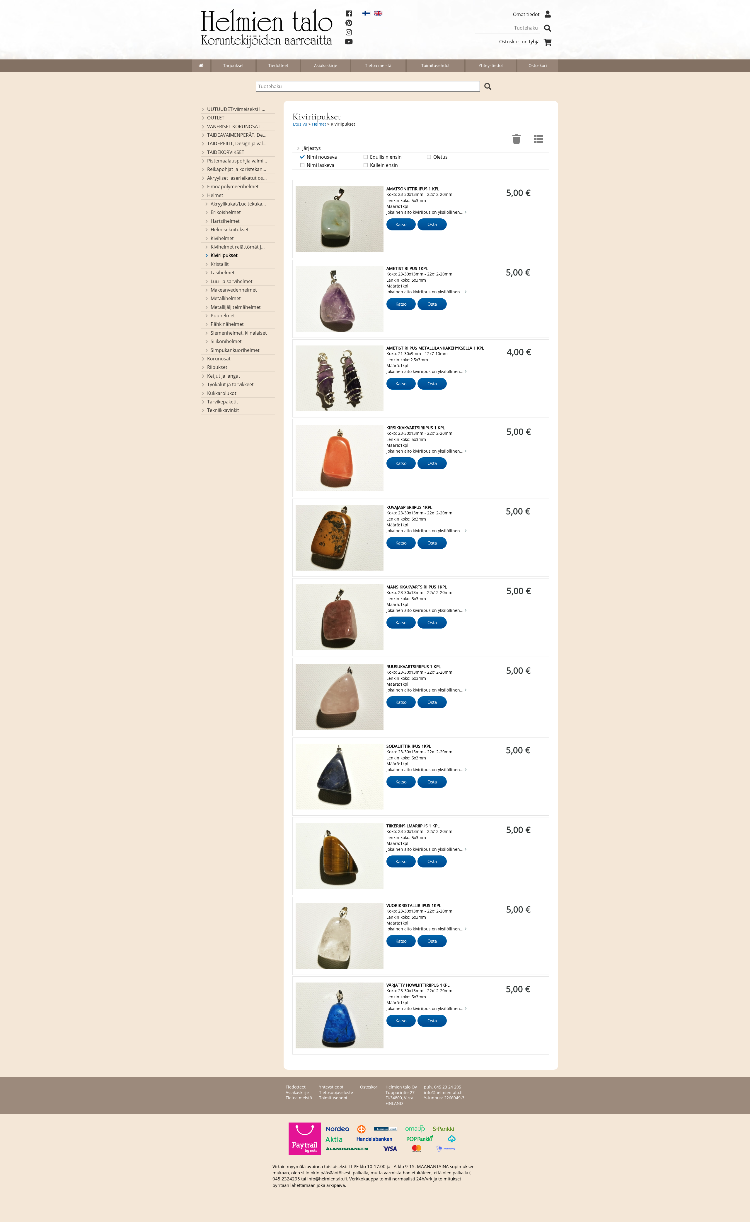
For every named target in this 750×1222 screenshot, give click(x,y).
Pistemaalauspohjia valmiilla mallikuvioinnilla (237, 161)
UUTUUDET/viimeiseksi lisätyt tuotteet (237, 109)
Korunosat (219, 358)
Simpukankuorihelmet (235, 350)
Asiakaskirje (325, 65)
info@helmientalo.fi (443, 1092)
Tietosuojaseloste (336, 1092)
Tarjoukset (233, 65)
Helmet (215, 195)
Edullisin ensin (386, 157)
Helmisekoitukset (230, 229)
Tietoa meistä (378, 65)
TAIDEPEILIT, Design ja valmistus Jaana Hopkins (237, 143)
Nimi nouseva (322, 157)
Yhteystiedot (491, 65)
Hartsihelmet (225, 221)
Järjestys (311, 148)
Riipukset (217, 367)
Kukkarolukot (221, 393)
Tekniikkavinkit (223, 410)
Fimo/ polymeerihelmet (233, 186)
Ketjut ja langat (223, 376)
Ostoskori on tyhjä (519, 41)
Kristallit (220, 264)
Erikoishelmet (226, 212)
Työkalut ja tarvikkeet (230, 384)
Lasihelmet (223, 272)
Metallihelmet (226, 298)
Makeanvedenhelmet (234, 290)
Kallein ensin (384, 165)
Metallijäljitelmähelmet (236, 307)
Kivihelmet (222, 238)
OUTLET (215, 117)
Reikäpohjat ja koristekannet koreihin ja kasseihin (237, 169)
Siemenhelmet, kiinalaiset (239, 333)
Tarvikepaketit (222, 401)
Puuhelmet (223, 315)
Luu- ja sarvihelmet (232, 281)
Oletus (440, 157)
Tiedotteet (278, 65)
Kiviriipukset (224, 255)
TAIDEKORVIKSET (225, 152)
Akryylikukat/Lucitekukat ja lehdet (239, 204)
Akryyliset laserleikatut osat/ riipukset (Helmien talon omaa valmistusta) (237, 178)
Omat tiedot (526, 14)
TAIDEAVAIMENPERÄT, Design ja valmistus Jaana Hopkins (237, 135)
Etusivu (300, 124)
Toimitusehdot (435, 65)
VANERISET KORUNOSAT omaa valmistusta (237, 126)
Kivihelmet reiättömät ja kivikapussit (239, 247)
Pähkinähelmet (227, 324)
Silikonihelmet (226, 341)
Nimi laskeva (320, 165)
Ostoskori (538, 65)
